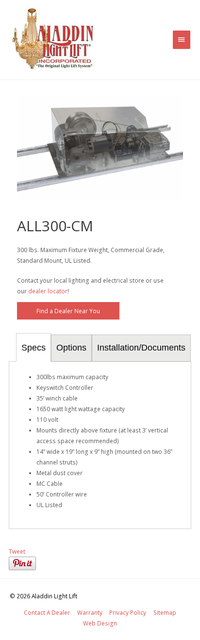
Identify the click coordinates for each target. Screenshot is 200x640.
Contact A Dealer (47, 612)
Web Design (100, 623)
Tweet (17, 551)
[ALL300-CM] (100, 148)
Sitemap (164, 612)
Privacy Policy (127, 612)
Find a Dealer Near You (68, 311)
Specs (33, 347)
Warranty (89, 612)
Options (71, 347)
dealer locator (47, 291)
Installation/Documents (141, 347)
